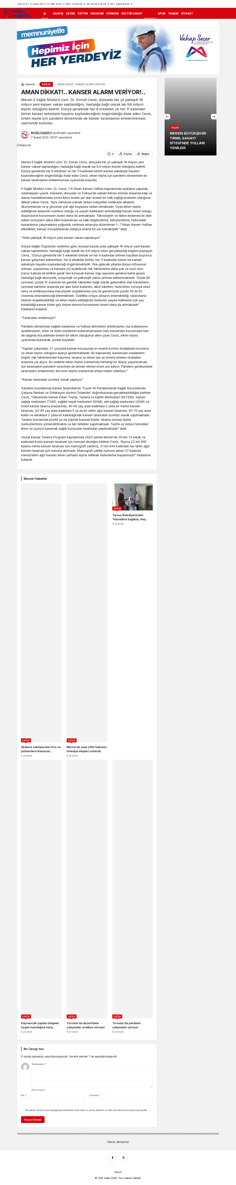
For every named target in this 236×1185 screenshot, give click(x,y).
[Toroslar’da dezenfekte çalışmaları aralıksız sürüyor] (87, 896)
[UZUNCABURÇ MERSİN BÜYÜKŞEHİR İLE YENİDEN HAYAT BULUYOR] (190, 116)
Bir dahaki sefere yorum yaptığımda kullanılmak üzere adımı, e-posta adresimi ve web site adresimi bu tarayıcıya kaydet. (87, 1110)
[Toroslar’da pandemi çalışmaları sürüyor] (132, 896)
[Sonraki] (213, 116)
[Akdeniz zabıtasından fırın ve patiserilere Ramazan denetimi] (41, 620)
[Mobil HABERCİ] (18, 13)
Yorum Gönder (33, 1119)
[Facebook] (112, 1157)
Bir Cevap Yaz (34, 1049)
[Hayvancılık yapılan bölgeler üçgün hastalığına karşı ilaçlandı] (41, 896)
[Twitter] (123, 1157)
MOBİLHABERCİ (41, 133)
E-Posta (95, 1095)
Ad (23, 1095)
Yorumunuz (38, 1064)
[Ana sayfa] (44, 14)
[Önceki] (167, 116)
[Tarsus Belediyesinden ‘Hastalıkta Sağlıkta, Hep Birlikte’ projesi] (132, 620)
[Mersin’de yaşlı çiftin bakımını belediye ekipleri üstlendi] (87, 620)
